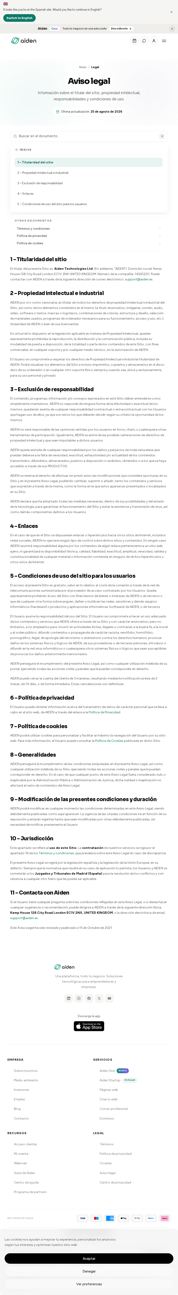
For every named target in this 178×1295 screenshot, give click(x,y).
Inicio (82, 67)
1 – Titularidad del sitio (35, 162)
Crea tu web (109, 1099)
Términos (107, 1144)
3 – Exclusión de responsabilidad (40, 183)
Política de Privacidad (104, 712)
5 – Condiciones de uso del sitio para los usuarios (52, 204)
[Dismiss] (171, 12)
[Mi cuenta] (154, 41)
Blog (17, 1109)
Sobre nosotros (26, 1071)
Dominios (107, 1118)
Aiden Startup (117, 1080)
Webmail (20, 1163)
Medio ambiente (26, 1080)
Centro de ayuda (26, 1182)
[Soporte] (144, 41)
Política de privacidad (32, 236)
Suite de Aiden (24, 1173)
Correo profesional (114, 1109)
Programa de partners (30, 1192)
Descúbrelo (119, 28)
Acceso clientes (25, 1144)
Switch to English (19, 18)
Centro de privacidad (115, 1182)
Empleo (19, 1099)
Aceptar (89, 1259)
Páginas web (109, 1090)
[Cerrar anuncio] (172, 29)
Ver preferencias (89, 1284)
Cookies (106, 1163)
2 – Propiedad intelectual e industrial (42, 173)
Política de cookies (30, 243)
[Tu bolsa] (134, 41)
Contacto (21, 1118)
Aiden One (113, 1071)
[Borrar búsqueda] (162, 136)
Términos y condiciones (56, 853)
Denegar (89, 1271)
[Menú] (164, 40)
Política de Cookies (109, 741)
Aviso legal (107, 1173)
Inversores (21, 1090)
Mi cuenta (21, 1154)
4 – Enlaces (25, 193)
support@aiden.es (139, 279)
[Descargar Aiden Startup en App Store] (89, 1026)
